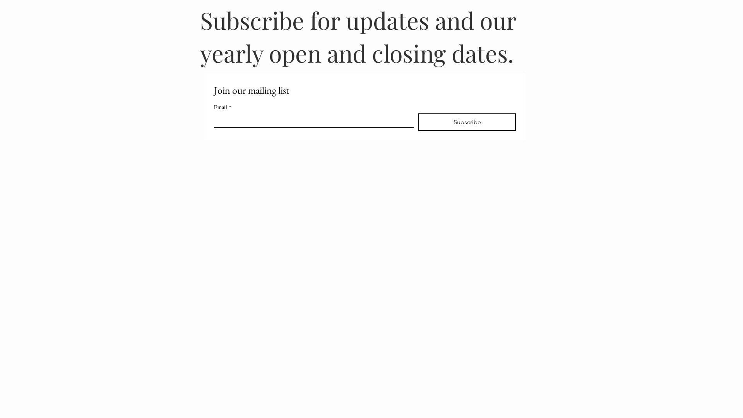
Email (222, 107)
